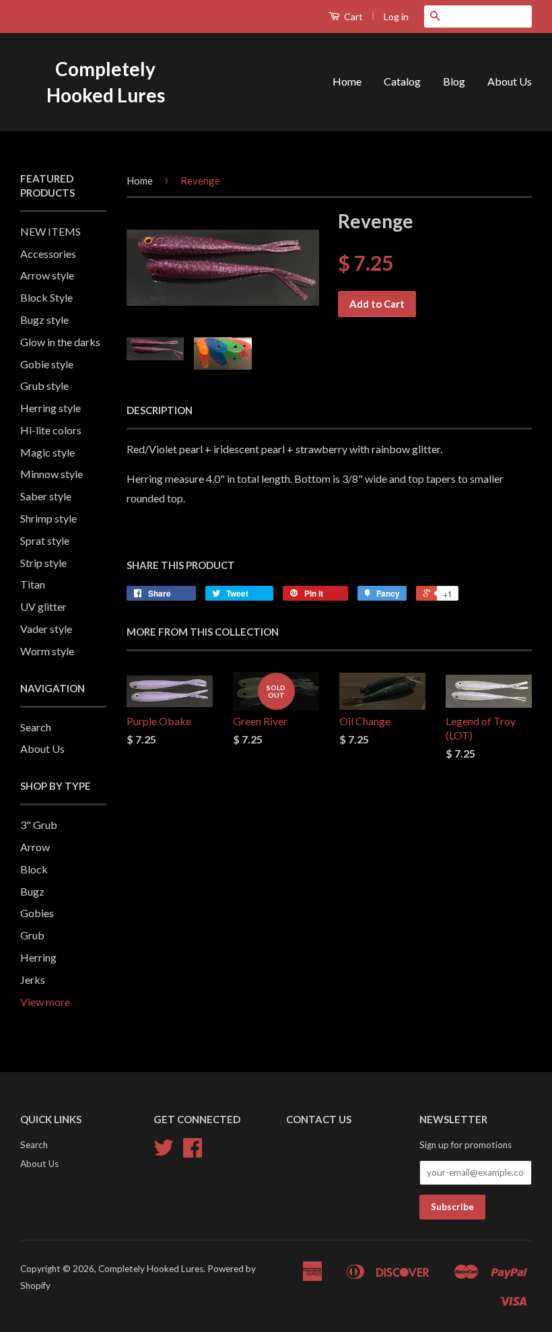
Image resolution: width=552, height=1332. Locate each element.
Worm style (47, 650)
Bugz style (44, 319)
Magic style (47, 452)
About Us (509, 81)
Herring (38, 957)
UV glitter (43, 606)
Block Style (46, 297)
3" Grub (38, 824)
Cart (352, 16)
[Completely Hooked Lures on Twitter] (163, 1152)
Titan (32, 584)
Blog (454, 81)
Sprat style (44, 540)
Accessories (48, 253)
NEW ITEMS (50, 231)
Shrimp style (48, 518)
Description (160, 410)
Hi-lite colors (50, 430)
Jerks (32, 979)
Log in (396, 16)
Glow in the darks (60, 341)
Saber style (45, 496)
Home (347, 81)
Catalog (402, 81)
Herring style (50, 407)
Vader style (46, 628)
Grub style (44, 385)
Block (34, 869)
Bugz (32, 891)
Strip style (43, 562)
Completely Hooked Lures (105, 81)
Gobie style (46, 364)
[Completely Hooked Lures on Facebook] (192, 1152)
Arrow (35, 846)
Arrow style (47, 275)
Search (35, 727)
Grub (32, 935)
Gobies (37, 912)
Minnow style (51, 473)
